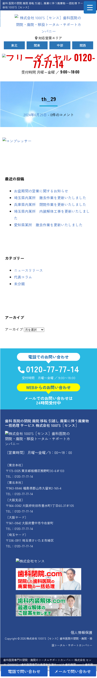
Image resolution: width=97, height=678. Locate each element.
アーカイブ (14, 329)
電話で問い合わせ (24, 671)
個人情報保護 (81, 632)
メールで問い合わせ (72, 671)
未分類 (19, 283)
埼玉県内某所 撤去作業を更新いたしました (50, 197)
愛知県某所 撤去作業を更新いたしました (48, 224)
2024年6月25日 (35, 114)
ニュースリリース (28, 270)
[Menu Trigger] (90, 7)
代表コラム (23, 277)
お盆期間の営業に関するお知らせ (41, 191)
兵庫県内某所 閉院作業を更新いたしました (50, 204)
